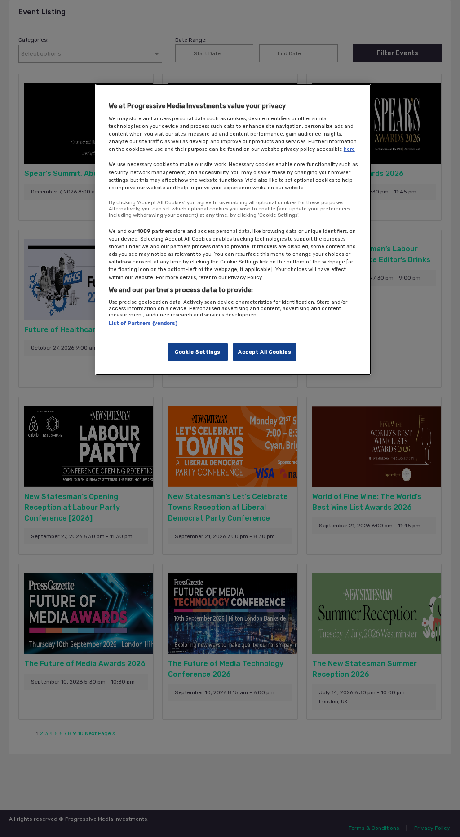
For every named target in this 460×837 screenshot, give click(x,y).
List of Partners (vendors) (143, 323)
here (349, 149)
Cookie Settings (198, 352)
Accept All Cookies (264, 352)
